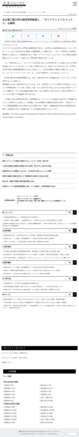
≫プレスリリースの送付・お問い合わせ (14, 357)
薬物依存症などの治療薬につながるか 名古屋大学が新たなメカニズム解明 (26, 171)
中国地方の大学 (46, 394)
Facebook (35, 431)
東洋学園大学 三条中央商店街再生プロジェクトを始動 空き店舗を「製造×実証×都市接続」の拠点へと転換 (36, 254)
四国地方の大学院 (10, 419)
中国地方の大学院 (47, 416)
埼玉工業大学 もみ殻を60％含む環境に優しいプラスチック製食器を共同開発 (26, 273)
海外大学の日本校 (47, 401)
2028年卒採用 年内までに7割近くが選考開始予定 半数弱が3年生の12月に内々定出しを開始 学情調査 (35, 302)
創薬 (6, 30)
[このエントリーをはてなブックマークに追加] (43, 36)
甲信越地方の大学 (47, 388)
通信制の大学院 (9, 422)
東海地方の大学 (9, 391)
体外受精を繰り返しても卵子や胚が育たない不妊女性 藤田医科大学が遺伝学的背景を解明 (30, 235)
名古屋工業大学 (18, 30)
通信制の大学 (8, 401)
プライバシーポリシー (53, 431)
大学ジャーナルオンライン (39, 434)
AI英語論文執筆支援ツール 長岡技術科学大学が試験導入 (20, 217)
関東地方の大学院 (10, 410)
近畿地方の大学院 (10, 416)
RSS (26, 431)
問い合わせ (42, 431)
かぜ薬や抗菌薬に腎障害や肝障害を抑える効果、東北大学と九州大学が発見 (26, 166)
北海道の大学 (8, 385)
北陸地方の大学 (46, 391)
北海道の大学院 (9, 407)
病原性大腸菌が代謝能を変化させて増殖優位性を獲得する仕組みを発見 (25, 176)
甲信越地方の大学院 (47, 410)
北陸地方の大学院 (47, 413)
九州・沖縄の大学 (47, 397)
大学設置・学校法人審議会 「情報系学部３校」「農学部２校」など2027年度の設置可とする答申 (32, 220)
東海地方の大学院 (10, 413)
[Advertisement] (39, 135)
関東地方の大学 (9, 388)
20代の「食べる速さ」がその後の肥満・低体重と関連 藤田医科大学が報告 (26, 241)
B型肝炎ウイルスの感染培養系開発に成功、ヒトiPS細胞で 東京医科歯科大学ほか (29, 186)
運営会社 (21, 431)
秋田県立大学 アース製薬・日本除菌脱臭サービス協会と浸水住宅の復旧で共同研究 (28, 238)
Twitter (30, 431)
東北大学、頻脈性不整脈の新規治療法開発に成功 (18, 181)
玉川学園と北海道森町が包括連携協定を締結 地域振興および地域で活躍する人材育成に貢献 (31, 251)
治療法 (10, 30)
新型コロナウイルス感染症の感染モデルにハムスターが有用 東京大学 (25, 161)
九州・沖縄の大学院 (47, 419)
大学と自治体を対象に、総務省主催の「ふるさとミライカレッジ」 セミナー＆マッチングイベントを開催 (35, 257)
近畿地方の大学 (9, 394)
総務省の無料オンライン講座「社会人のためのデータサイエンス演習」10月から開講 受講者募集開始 (34, 299)
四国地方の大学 (9, 397)
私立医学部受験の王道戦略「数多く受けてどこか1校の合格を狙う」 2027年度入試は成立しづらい (33, 286)
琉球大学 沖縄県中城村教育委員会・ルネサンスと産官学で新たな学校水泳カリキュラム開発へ (32, 270)
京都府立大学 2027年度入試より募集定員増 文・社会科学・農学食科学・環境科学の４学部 (31, 289)
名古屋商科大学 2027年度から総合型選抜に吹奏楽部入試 (20, 283)
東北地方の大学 (46, 385)
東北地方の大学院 (47, 407)
